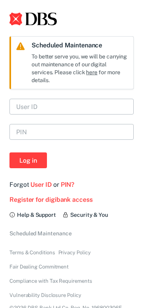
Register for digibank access (51, 199)
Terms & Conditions (32, 252)
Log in (28, 160)
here (91, 72)
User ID (40, 184)
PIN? (68, 184)
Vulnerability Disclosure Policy (45, 295)
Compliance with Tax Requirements (50, 281)
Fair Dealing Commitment (39, 267)
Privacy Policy (74, 252)
